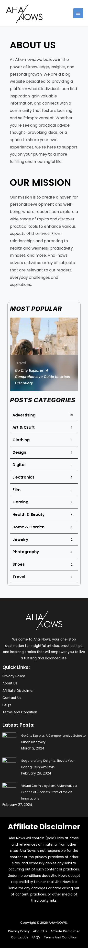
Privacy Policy (13, 676)
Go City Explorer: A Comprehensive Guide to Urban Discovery (42, 376)
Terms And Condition (19, 712)
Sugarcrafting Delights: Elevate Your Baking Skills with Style (48, 764)
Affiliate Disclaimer (18, 690)
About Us (9, 683)
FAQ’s (6, 705)
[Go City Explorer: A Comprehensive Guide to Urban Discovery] (9, 739)
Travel (20, 362)
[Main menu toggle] (78, 13)
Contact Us (11, 697)
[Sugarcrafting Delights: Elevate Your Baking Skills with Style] (9, 764)
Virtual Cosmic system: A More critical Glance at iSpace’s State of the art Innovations (49, 792)
